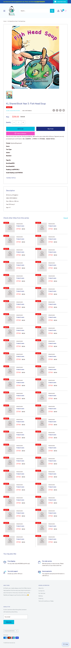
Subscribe (9, 622)
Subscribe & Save (61, 1)
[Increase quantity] (23, 122)
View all (65, 218)
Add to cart (20, 129)
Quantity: (8, 122)
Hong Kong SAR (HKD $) (9, 630)
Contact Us (41, 590)
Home (4, 21)
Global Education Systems (13, 110)
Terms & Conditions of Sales (46, 601)
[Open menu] (4, 11)
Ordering (41, 598)
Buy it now (50, 129)
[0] (62, 11)
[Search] (52, 11)
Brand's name (19, 223)
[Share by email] (63, 110)
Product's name (20, 226)
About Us (41, 588)
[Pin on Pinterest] (57, 110)
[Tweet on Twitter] (60, 110)
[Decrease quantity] (14, 122)
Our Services (42, 593)
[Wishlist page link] (65, 11)
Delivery (41, 596)
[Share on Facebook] (54, 110)
